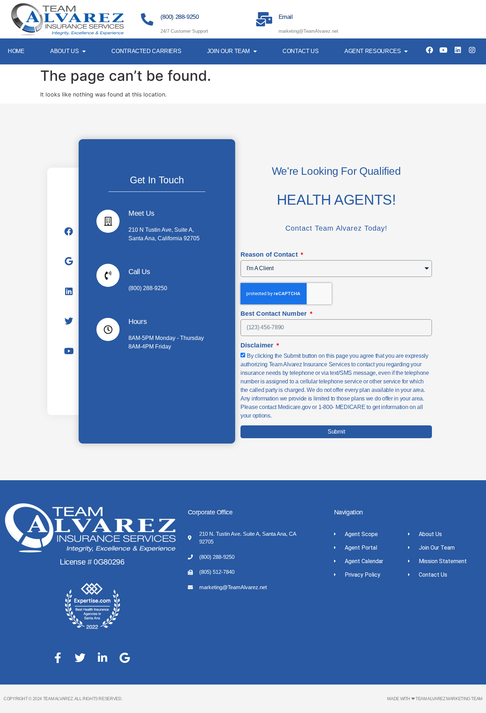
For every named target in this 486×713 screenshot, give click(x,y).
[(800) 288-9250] (147, 19)
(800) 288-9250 (179, 17)
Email (286, 17)
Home (16, 51)
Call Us (139, 272)
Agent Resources (372, 51)
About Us (64, 51)
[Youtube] (444, 50)
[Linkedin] (458, 50)
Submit (336, 432)
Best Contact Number (274, 313)
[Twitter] (69, 321)
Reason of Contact (270, 254)
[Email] (264, 19)
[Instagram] (472, 50)
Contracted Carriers (146, 51)
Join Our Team (228, 51)
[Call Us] (108, 275)
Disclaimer (258, 345)
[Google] (69, 261)
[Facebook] (429, 50)
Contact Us (300, 51)
